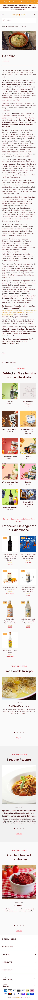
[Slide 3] (20, 732)
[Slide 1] (14, 732)
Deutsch (6, 986)
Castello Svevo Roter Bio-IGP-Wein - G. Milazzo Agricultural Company (10, 557)
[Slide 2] (17, 732)
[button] (3, 353)
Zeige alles (19, 738)
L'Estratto (19, 905)
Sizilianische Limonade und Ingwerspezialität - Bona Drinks (28, 621)
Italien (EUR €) (8, 979)
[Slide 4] (23, 732)
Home (3, 26)
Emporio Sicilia (16, 997)
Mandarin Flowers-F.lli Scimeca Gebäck (10, 588)
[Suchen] (3, 20)
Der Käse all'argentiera (19, 706)
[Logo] (19, 15)
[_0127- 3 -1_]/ (7, 335)
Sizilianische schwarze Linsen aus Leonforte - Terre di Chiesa (28, 589)
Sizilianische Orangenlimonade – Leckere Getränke (10, 621)
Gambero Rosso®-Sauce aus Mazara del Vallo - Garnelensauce (28, 556)
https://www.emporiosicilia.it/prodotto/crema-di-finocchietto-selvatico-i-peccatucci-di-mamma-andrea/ (19, 312)
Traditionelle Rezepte (13, 26)
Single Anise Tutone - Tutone (10, 651)
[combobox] (19, 20)
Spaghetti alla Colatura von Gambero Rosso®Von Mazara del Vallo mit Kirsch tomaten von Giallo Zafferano (19, 813)
